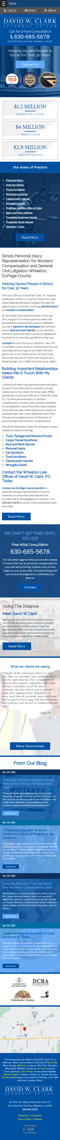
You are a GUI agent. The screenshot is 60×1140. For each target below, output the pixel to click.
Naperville (52, 1062)
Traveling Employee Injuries (22, 217)
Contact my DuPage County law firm (23, 487)
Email (31, 10)
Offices (52, 10)
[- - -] (3, 3)
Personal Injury (14, 180)
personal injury (49, 306)
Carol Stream (27, 1071)
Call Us (12, 10)
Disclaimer (36, 1115)
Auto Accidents (15, 184)
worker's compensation (20, 309)
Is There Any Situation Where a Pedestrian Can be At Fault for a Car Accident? (28, 834)
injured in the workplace (26, 326)
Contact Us (30, 64)
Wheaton (21, 1065)
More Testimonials (30, 746)
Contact (6, 343)
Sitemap (38, 1119)
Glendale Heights (11, 1074)
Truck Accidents (15, 189)
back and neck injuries (22, 330)
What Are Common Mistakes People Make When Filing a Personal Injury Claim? (28, 783)
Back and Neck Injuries (19, 212)
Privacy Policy (24, 1119)
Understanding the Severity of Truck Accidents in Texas (28, 935)
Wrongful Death (15, 203)
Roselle (5, 1077)
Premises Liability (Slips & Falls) (24, 208)
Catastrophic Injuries (18, 198)
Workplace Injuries (17, 194)
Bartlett (41, 1068)
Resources (23, 1115)
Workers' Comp (15, 226)
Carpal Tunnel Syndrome (21, 440)
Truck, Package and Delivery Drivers (28, 436)
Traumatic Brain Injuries (19, 221)
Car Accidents (14, 452)
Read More (30, 237)
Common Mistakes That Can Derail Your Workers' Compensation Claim (27, 885)
